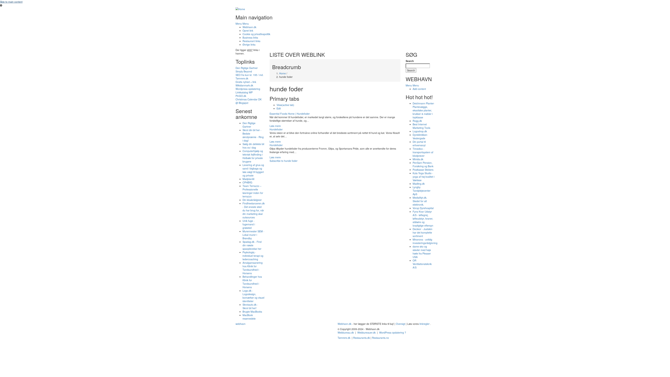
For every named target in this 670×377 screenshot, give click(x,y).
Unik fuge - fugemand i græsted (249, 224)
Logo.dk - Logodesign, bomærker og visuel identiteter (253, 296)
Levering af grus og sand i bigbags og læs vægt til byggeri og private (253, 170)
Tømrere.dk (242, 78)
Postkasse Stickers (423, 169)
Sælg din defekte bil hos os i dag (253, 145)
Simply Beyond (244, 71)
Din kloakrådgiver (252, 200)
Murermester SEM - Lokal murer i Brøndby (253, 235)
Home (282, 73)
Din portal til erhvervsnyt (419, 143)
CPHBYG (247, 182)
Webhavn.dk (249, 27)
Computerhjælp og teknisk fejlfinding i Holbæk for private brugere (253, 156)
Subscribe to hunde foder (283, 160)
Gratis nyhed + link (246, 82)
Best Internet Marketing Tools (421, 126)
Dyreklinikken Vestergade (420, 136)
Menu (239, 23)
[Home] (240, 8)
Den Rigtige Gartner (247, 68)
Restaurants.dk (361, 337)
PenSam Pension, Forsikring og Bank (423, 164)
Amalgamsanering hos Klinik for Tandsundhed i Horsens (253, 268)
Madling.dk (419, 183)
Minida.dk (418, 159)
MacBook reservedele (249, 316)
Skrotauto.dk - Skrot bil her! (250, 306)
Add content (419, 89)
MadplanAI (248, 179)
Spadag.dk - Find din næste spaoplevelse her (252, 245)
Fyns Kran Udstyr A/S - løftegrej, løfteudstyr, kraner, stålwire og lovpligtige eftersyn (423, 218)
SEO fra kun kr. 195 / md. (249, 75)
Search (410, 61)
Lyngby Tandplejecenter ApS (421, 190)
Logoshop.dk (420, 131)
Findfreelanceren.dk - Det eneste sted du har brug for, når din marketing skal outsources (254, 210)
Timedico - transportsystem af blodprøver (423, 152)
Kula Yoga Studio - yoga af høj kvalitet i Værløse (423, 176)
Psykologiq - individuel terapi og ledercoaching (253, 255)
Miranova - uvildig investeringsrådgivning (425, 241)
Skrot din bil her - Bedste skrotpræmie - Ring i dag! (253, 135)
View (285, 105)
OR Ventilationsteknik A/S (422, 264)
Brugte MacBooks (252, 311)
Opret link (248, 30)
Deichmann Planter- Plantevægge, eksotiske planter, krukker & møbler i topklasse (423, 110)
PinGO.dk (241, 96)
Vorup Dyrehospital (423, 208)
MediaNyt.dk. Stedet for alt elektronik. (420, 201)
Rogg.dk (417, 121)
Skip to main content (11, 1)
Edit (279, 108)
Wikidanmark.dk (244, 85)
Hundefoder (276, 129)
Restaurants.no (380, 337)
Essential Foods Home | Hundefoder (290, 113)
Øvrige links (249, 44)
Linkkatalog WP (244, 92)
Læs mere (275, 126)
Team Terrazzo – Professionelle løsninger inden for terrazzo (253, 191)
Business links (250, 37)
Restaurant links (251, 41)
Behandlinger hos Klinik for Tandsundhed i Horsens (252, 282)
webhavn (240, 324)
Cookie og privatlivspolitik (256, 34)
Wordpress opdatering (248, 89)
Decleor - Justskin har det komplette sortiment (422, 232)
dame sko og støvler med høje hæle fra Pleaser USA (422, 252)
